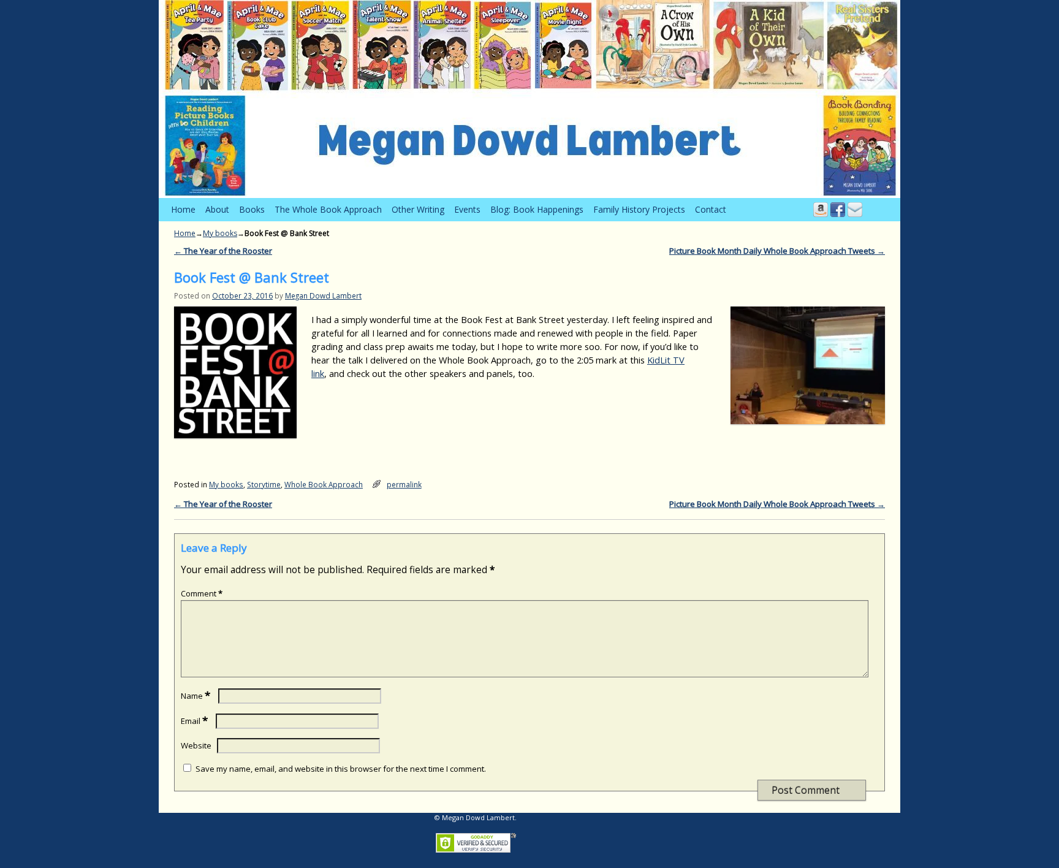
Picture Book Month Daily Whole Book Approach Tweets (777, 250)
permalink (404, 484)
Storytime (264, 484)
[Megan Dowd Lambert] (529, 99)
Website (196, 745)
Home (183, 209)
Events (467, 209)
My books (220, 233)
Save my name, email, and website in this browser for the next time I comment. (340, 768)
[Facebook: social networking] (837, 209)
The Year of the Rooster (223, 250)
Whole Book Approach (323, 484)
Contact (710, 209)
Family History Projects (639, 209)
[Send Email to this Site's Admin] (855, 209)
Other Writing (418, 209)
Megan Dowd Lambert (323, 295)
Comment (201, 593)
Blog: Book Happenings (536, 209)
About (217, 209)
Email (194, 720)
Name (195, 695)
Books (252, 209)
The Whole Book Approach (328, 209)
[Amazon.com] (820, 209)
